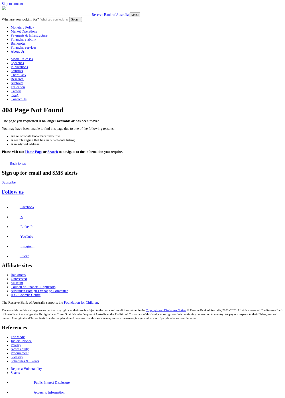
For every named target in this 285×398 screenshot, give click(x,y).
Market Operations (24, 31)
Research (17, 79)
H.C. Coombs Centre (26, 295)
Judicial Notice (21, 341)
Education (18, 87)
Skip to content (12, 4)
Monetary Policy (22, 27)
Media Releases (22, 59)
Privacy (16, 345)
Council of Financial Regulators (33, 287)
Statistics (17, 71)
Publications (19, 67)
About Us (17, 51)
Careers (16, 91)
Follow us (13, 192)
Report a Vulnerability (26, 369)
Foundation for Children (81, 302)
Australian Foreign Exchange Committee (39, 291)
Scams (15, 373)
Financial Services (23, 47)
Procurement (19, 353)
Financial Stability (23, 39)
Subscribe (9, 182)
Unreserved (19, 279)
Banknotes (18, 43)
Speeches (17, 63)
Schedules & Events (25, 361)
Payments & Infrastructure (29, 35)
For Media (18, 337)
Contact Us (18, 99)
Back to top (17, 163)
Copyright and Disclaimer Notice (166, 310)
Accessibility (20, 349)
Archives (17, 83)
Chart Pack (18, 75)
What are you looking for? (20, 19)
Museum (17, 283)
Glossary (17, 357)
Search (75, 19)
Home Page (33, 152)
